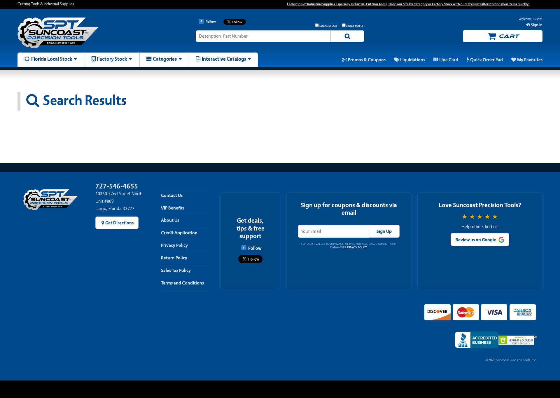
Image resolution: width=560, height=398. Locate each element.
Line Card (448, 59)
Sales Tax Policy (176, 270)
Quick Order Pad (486, 59)
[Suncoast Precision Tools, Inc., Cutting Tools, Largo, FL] (476, 341)
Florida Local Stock (51, 59)
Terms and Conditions (182, 283)
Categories (165, 59)
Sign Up (384, 231)
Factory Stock (112, 59)
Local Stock (328, 26)
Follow (254, 248)
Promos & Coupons (367, 59)
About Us (170, 220)
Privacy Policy (174, 245)
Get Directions (119, 223)
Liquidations (412, 59)
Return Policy (174, 258)
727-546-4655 (116, 186)
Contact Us (172, 195)
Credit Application (179, 232)
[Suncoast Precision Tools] (80, 33)
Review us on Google (476, 239)
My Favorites (529, 59)
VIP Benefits (172, 208)
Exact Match (355, 26)
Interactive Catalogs (224, 59)
